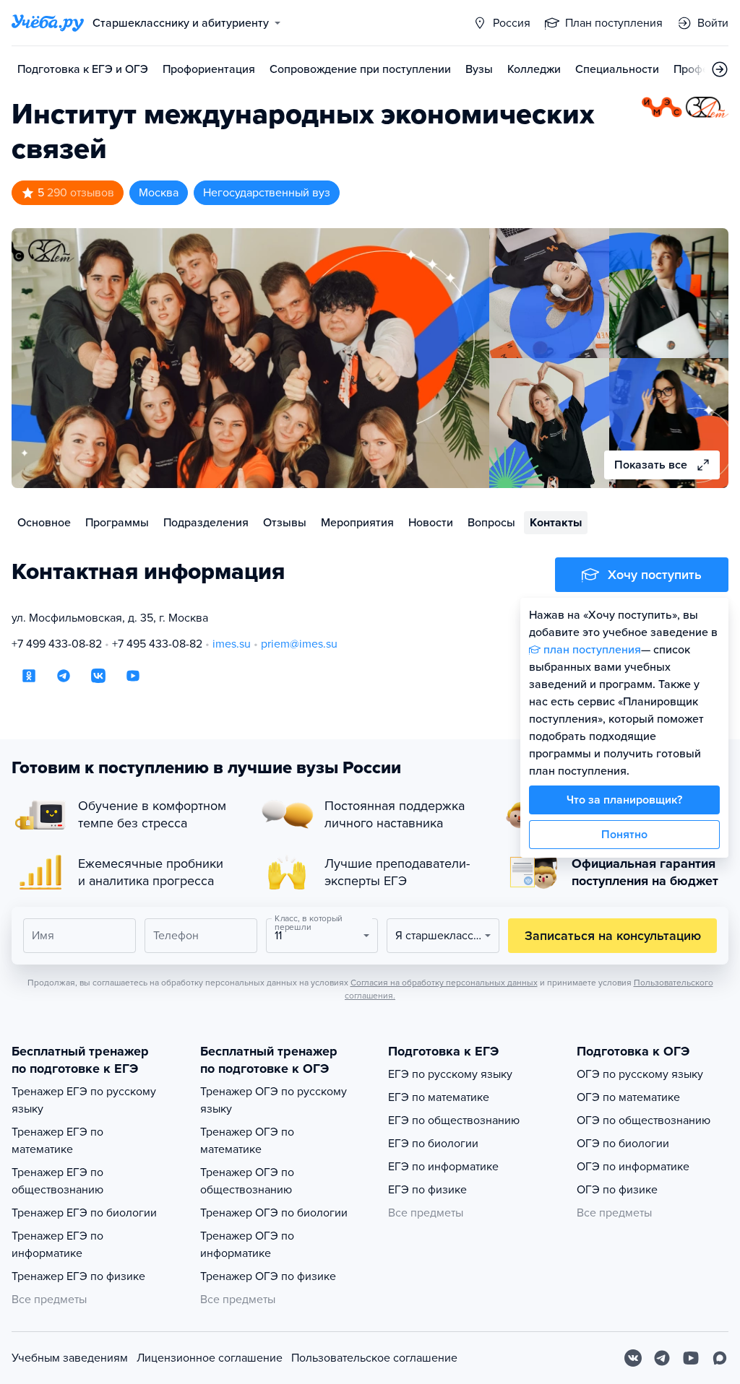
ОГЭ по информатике (633, 1166)
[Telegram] (662, 1358)
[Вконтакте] (633, 1358)
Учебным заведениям (70, 1358)
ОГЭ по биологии (623, 1143)
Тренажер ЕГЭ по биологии (84, 1213)
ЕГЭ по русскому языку (450, 1074)
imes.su (231, 644)
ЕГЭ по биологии (433, 1143)
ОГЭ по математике (628, 1097)
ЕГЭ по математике (438, 1097)
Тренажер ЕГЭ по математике (57, 1141)
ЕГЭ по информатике (443, 1166)
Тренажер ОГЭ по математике (247, 1141)
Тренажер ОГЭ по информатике (247, 1245)
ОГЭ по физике (617, 1190)
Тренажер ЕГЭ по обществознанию (57, 1181)
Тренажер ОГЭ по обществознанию (247, 1181)
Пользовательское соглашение (374, 1358)
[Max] (719, 1358)
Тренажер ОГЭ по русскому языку (273, 1100)
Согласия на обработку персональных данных (444, 983)
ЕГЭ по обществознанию (454, 1120)
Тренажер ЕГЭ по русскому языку (84, 1100)
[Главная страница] (48, 23)
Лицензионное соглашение (210, 1358)
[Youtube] (691, 1358)
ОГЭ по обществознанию (643, 1120)
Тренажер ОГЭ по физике (268, 1276)
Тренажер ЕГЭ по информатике (57, 1245)
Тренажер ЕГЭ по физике (78, 1276)
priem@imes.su (299, 644)
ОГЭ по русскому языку (640, 1074)
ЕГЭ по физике (427, 1190)
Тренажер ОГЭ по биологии (274, 1213)
